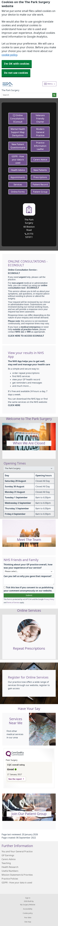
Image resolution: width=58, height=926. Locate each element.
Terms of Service (13, 602)
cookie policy (9, 55)
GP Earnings (8, 855)
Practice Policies (10, 879)
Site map (27, 922)
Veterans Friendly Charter (40, 118)
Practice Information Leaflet (40, 146)
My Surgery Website (27, 904)
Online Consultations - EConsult (17, 118)
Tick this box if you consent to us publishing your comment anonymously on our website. (28, 589)
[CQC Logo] (15, 756)
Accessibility (27, 909)
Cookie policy (28, 913)
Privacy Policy (49, 599)
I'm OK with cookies (16, 63)
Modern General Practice (40, 132)
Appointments (18, 177)
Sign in (27, 898)
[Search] (54, 95)
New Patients (40, 170)
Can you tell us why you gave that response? (28, 576)
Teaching (6, 863)
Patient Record (40, 184)
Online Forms (18, 192)
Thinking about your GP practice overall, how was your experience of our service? (28, 566)
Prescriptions (40, 177)
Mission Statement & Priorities (17, 875)
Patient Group (40, 192)
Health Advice (18, 170)
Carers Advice (40, 159)
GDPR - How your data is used (18, 159)
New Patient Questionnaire (18, 146)
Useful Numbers (10, 871)
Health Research (10, 867)
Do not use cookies (16, 73)
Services (18, 184)
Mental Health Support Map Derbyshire (18, 132)
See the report (15, 779)
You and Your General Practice (17, 851)
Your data (27, 917)
